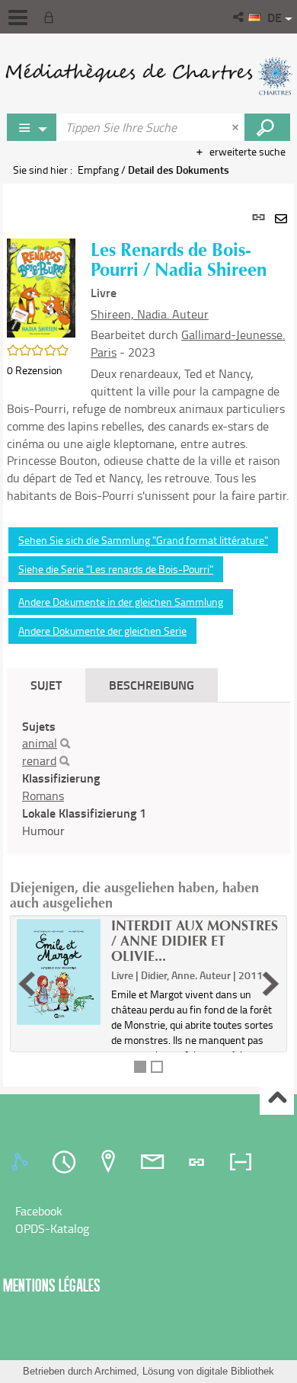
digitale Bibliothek (235, 1371)
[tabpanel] (148, 635)
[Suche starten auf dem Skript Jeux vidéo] (267, 127)
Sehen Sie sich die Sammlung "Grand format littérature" (143, 540)
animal (39, 743)
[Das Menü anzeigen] (18, 17)
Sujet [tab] (46, 684)
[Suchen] (65, 744)
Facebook (38, 1210)
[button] (240, 17)
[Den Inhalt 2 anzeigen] (157, 1067)
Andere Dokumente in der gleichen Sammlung (120, 601)
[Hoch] (277, 1098)
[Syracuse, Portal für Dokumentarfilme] (148, 76)
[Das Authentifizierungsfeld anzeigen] (52, 17)
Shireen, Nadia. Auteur (150, 314)
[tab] (22, 1162)
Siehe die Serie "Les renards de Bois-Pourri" (115, 569)
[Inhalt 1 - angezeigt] (140, 1067)
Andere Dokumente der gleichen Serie (102, 630)
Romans (43, 795)
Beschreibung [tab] (151, 684)
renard (39, 760)
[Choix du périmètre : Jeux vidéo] (32, 127)
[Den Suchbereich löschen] (236, 127)
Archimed (115, 1371)
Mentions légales (52, 1285)
